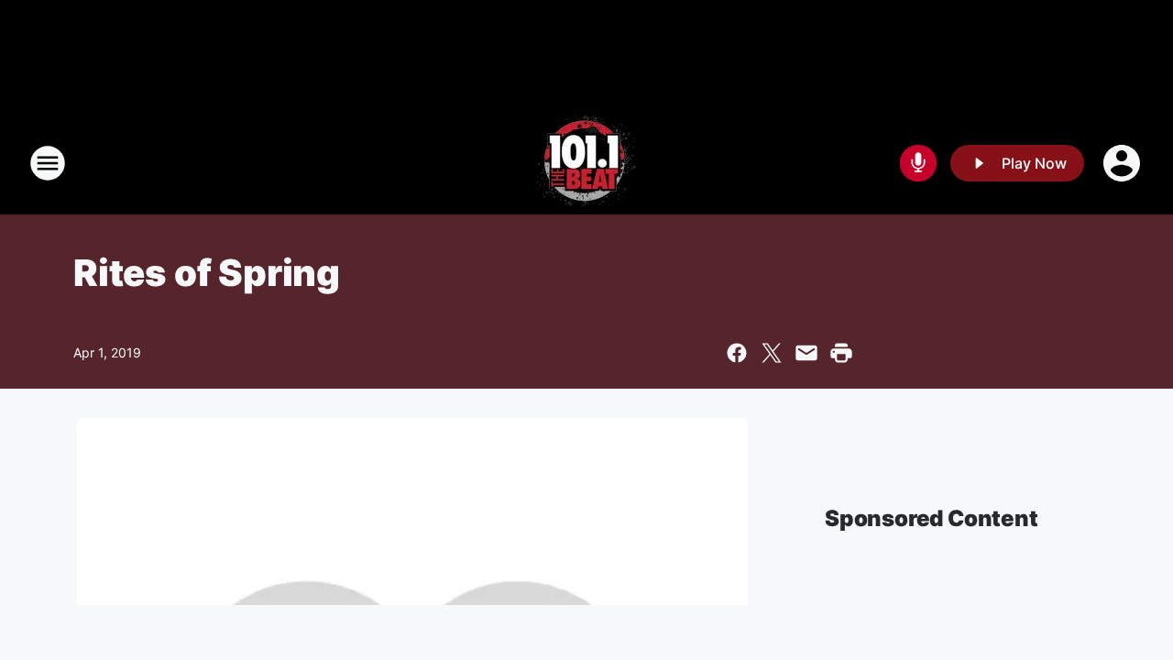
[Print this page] (841, 353)
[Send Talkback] (918, 163)
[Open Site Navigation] (47, 163)
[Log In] (1123, 163)
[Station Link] (586, 163)
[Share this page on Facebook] (737, 353)
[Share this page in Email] (806, 353)
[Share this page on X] (771, 353)
